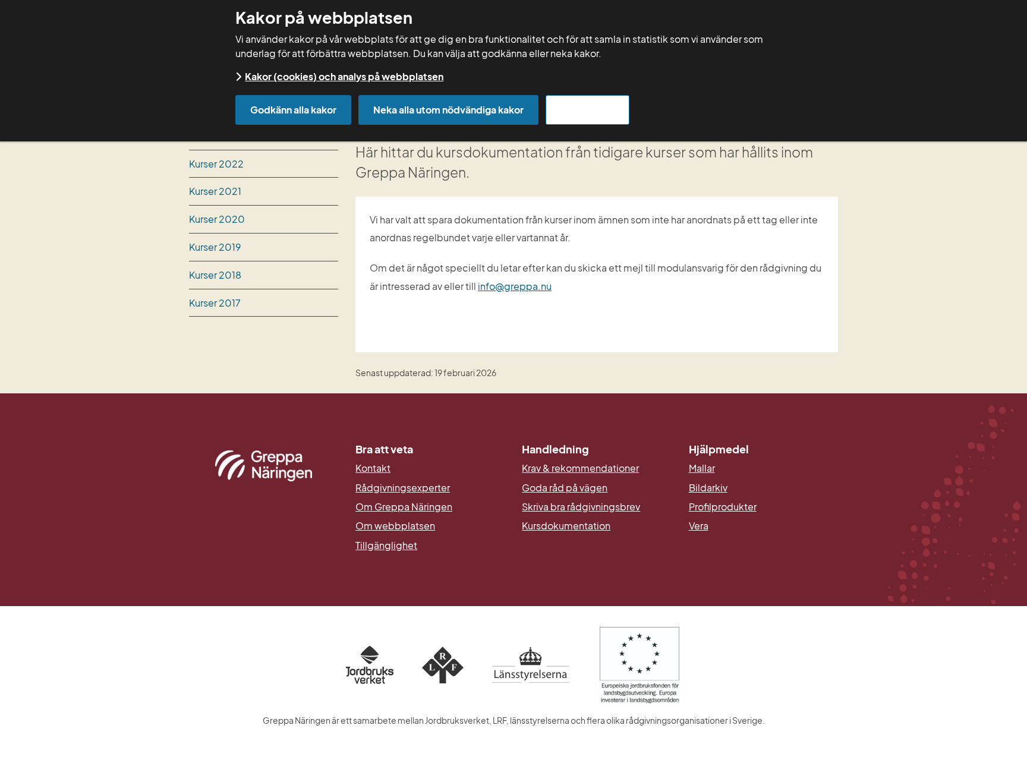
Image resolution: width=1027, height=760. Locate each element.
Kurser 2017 (215, 303)
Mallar (702, 468)
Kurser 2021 (215, 191)
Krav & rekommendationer (580, 468)
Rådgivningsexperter (402, 488)
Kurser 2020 (217, 219)
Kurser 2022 (216, 163)
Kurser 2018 (215, 275)
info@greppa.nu (515, 286)
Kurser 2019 (215, 247)
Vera (698, 526)
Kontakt (372, 468)
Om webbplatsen (395, 526)
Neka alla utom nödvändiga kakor (448, 109)
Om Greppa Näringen (403, 507)
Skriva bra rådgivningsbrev (581, 507)
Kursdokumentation (566, 526)
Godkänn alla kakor (293, 109)
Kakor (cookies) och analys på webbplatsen (344, 76)
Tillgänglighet (386, 545)
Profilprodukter (723, 507)
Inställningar (587, 109)
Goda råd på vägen (564, 488)
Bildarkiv (763, 488)
